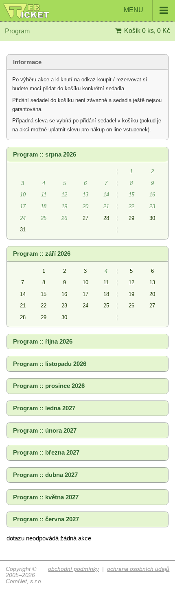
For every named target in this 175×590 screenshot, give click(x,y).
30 (152, 218)
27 (85, 218)
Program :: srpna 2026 (44, 154)
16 (64, 294)
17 (85, 294)
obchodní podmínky (73, 569)
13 (152, 282)
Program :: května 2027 (46, 497)
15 (43, 294)
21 (23, 306)
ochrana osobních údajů (138, 569)
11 (106, 282)
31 (23, 229)
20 (152, 294)
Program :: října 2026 (42, 341)
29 (131, 218)
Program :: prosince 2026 (49, 386)
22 (43, 306)
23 (64, 306)
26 (131, 306)
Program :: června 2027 (46, 519)
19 (131, 294)
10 (85, 282)
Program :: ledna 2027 (44, 408)
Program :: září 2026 (41, 253)
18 (106, 294)
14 (23, 294)
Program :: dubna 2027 (45, 475)
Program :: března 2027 (46, 452)
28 (106, 218)
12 (131, 282)
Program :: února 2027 (45, 430)
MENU (134, 10)
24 (85, 306)
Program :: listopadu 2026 (49, 364)
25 (106, 306)
